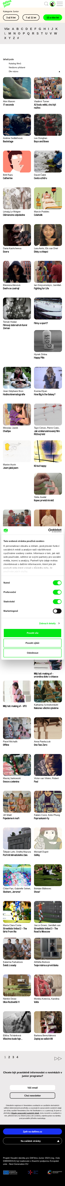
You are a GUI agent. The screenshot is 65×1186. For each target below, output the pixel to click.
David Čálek (40, 175)
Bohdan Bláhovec (42, 888)
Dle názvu (13, 71)
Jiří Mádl (7, 815)
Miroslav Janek (10, 428)
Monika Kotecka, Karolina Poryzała (46, 999)
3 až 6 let (11, 17)
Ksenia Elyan (40, 391)
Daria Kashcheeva (12, 248)
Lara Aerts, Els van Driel (46, 248)
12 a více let (53, 17)
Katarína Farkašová (13, 962)
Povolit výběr (32, 643)
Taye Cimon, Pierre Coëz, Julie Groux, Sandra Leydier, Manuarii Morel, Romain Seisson (48, 428)
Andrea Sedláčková (12, 138)
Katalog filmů (15, 63)
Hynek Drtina (40, 354)
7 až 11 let (31, 17)
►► (47, 1058)
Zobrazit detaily (47, 623)
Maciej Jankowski (12, 778)
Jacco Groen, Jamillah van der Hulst (47, 925)
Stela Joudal (40, 497)
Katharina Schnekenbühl (46, 704)
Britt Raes (8, 175)
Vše (7, 29)
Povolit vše (32, 633)
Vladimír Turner (41, 101)
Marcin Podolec (41, 211)
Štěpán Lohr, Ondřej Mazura (17, 851)
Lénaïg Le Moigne (12, 211)
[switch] (57, 592)
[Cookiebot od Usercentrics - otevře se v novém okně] (48, 530)
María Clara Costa (12, 925)
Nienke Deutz (9, 998)
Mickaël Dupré (41, 851)
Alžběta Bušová (42, 962)
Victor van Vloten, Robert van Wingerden (46, 778)
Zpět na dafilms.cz (32, 1131)
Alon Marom (9, 101)
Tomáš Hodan (10, 322)
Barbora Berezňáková (45, 1035)
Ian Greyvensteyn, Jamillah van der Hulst (47, 285)
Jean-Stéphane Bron (13, 391)
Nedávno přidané (17, 67)
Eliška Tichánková (12, 1035)
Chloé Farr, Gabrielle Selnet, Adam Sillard (17, 888)
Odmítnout (32, 653)
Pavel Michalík (10, 741)
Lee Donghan (40, 138)
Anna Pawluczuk (42, 741)
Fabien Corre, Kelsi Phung (47, 815)
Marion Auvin (9, 464)
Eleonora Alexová (11, 285)
